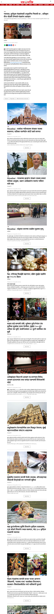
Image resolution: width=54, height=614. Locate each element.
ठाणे (14, 4)
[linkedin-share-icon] (11, 45)
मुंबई (6, 4)
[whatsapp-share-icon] (5, 45)
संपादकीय (35, 4)
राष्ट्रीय (22, 4)
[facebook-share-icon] (9, 45)
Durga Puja (12, 98)
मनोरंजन (30, 4)
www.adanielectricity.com (16, 62)
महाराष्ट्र (17, 4)
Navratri (6, 98)
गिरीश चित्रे (9, 334)
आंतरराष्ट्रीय (46, 4)
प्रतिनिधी (5, 40)
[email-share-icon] (13, 45)
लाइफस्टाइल (40, 4)
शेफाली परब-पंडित (10, 385)
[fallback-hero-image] (27, 114)
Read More (27, 147)
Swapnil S (9, 134)
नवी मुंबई (10, 4)
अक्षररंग (51, 4)
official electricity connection (22, 98)
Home (2, 4)
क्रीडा (26, 4)
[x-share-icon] (7, 45)
